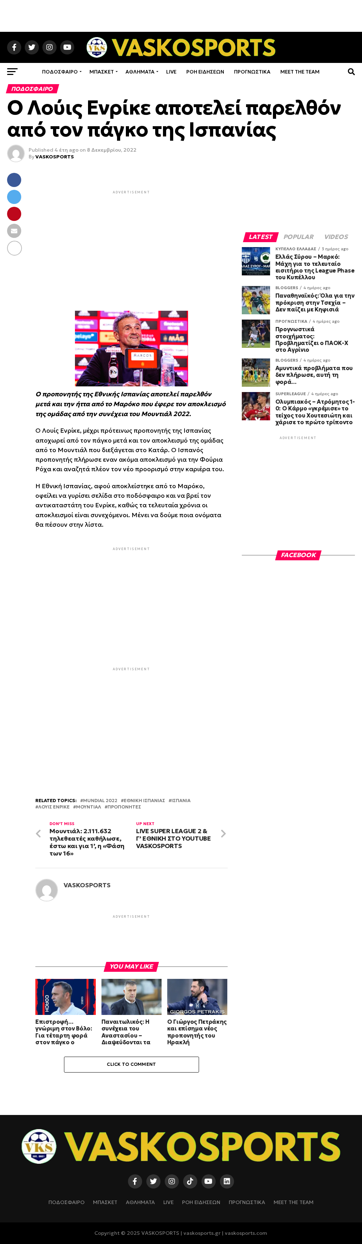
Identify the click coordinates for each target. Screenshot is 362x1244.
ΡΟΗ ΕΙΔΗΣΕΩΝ (205, 72)
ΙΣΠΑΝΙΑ (181, 801)
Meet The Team (300, 72)
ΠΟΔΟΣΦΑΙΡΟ (60, 72)
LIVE (171, 72)
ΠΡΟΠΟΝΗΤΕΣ (124, 807)
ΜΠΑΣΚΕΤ (101, 72)
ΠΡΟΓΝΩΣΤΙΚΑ (252, 72)
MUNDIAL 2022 (100, 801)
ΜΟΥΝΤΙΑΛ (88, 807)
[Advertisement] (181, 16)
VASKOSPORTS (54, 156)
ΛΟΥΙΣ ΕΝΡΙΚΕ (54, 807)
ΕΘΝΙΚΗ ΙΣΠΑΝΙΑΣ (144, 801)
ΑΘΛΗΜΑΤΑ (139, 72)
